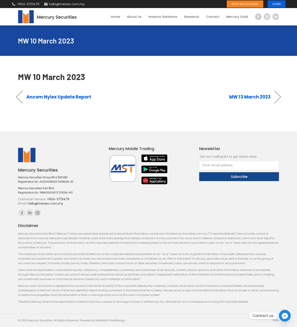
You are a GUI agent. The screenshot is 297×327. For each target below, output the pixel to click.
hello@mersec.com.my (67, 4)
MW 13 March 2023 (250, 97)
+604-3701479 (28, 4)
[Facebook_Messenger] (285, 316)
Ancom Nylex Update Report (58, 97)
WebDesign (117, 320)
